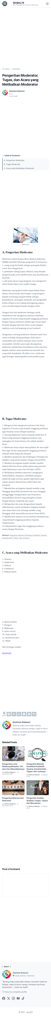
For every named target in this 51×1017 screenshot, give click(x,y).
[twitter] (14, 714)
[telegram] (24, 714)
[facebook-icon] (3, 998)
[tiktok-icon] (23, 998)
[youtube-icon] (18, 998)
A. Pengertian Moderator (14, 160)
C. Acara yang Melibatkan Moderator (19, 168)
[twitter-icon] (8, 998)
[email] (34, 714)
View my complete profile (15, 992)
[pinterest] (29, 714)
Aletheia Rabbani (20, 973)
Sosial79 (18, 2)
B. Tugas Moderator (12, 164)
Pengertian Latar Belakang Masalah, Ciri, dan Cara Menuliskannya (13, 766)
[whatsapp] (19, 714)
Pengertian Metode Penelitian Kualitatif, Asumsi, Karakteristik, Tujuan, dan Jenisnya (36, 768)
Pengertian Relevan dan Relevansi (13, 799)
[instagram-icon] (13, 998)
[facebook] (9, 714)
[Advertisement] (25, 37)
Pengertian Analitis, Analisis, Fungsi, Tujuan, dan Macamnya (37, 800)
